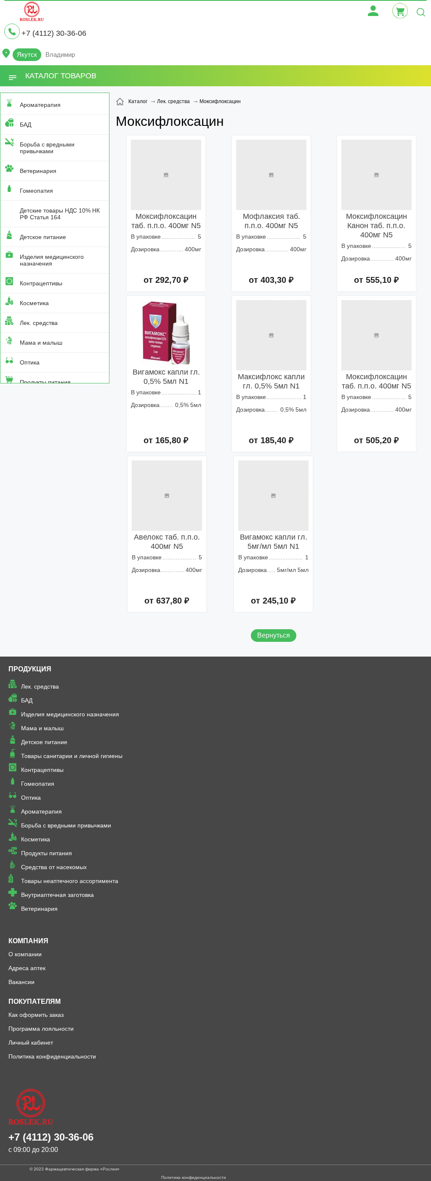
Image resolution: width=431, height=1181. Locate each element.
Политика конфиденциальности (52, 1056)
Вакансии (21, 982)
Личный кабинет (30, 1042)
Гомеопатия (36, 190)
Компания (28, 940)
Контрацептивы (41, 283)
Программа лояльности (41, 1028)
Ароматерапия (40, 104)
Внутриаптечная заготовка (57, 894)
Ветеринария (38, 171)
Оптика (30, 362)
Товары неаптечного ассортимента (69, 881)
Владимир (60, 54)
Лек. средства (39, 322)
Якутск (27, 54)
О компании (25, 954)
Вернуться (273, 635)
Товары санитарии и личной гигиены (71, 756)
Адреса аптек (26, 968)
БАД (25, 124)
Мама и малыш (41, 342)
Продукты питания (45, 382)
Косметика (34, 303)
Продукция (29, 669)
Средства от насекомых (54, 867)
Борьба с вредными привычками (47, 147)
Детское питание (43, 237)
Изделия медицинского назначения (52, 260)
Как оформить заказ (36, 1014)
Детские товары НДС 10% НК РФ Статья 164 (60, 214)
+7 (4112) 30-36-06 (53, 33)
